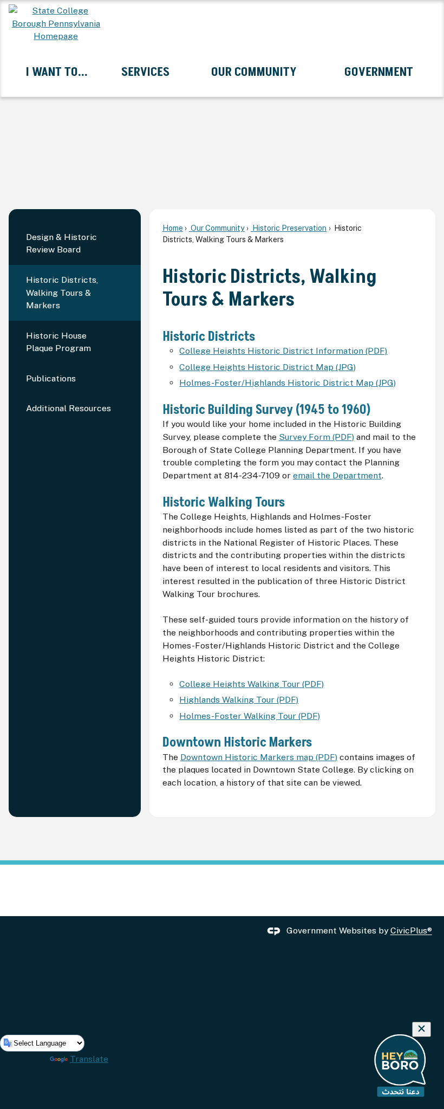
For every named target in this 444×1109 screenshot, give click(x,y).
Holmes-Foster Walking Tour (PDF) (249, 716)
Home (172, 227)
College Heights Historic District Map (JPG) (267, 367)
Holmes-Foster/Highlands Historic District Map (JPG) (287, 383)
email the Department (337, 475)
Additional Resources (68, 408)
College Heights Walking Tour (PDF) (251, 684)
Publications (51, 378)
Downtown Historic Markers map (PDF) (258, 757)
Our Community (217, 227)
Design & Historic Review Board (61, 243)
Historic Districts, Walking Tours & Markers (62, 293)
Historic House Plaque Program (58, 342)
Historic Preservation (289, 227)
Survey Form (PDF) (316, 437)
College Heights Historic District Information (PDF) (283, 351)
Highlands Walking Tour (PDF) (238, 700)
